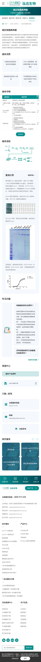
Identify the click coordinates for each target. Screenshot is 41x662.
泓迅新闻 (23, 619)
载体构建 (5, 538)
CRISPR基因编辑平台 (9, 565)
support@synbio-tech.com (17, 418)
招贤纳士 (23, 616)
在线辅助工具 (6, 619)
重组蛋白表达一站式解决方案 (11, 592)
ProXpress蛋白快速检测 (27, 541)
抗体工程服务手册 (13, 383)
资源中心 (25, 18)
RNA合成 (5, 545)
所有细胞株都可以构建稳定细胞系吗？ (25, 352)
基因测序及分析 (7, 569)
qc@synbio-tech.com (15, 514)
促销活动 (5, 609)
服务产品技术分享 (8, 623)
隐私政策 (23, 626)
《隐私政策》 (15, 658)
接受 (25, 658)
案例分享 (18, 18)
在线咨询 (20, 134)
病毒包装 (5, 552)
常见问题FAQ (6, 630)
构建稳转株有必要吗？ (25, 305)
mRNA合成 (5, 548)
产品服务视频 (6, 626)
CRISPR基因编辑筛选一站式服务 (12, 596)
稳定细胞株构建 (26, 24)
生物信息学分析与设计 (9, 572)
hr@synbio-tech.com (15, 517)
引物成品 (23, 537)
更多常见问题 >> (33, 360)
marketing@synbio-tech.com (18, 510)
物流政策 (23, 623)
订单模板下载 (6, 612)
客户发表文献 (6, 633)
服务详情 (12, 18)
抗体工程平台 (14, 24)
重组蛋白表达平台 (8, 559)
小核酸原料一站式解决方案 (10, 589)
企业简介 (23, 609)
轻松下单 (30, 488)
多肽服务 (5, 555)
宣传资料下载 (6, 616)
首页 (6, 24)
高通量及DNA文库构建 (9, 541)
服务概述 (5, 18)
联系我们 (32, 18)
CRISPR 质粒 (24, 534)
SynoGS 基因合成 (8, 534)
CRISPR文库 (24, 530)
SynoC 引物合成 (7, 530)
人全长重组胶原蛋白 (8, 585)
